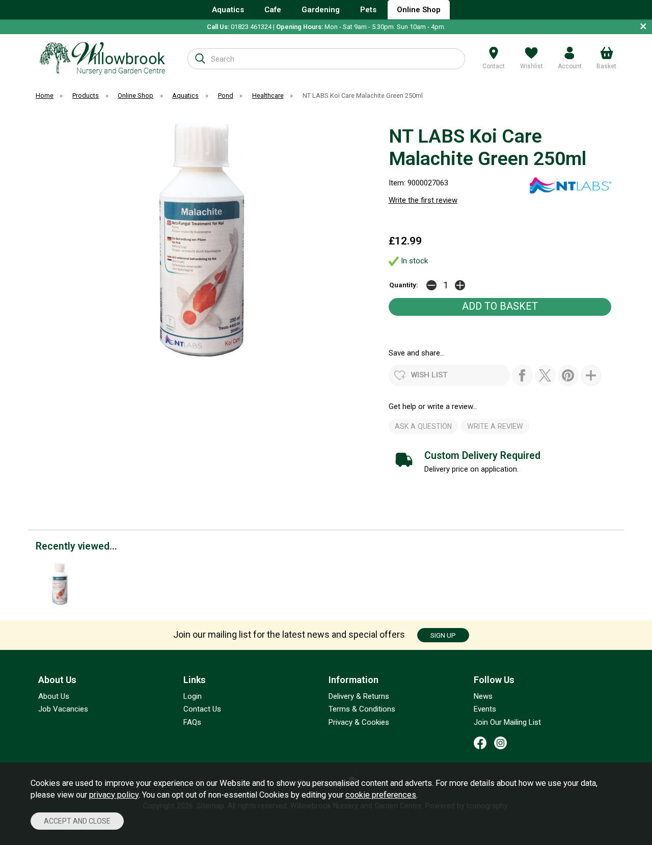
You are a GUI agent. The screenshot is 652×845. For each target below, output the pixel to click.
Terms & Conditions (362, 709)
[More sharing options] (591, 375)
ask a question (423, 426)
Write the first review (423, 200)
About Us (53, 696)
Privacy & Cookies (359, 722)
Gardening (321, 9)
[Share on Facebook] (522, 375)
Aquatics (228, 9)
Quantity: (403, 285)
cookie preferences (380, 795)
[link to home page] (102, 58)
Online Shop (419, 9)
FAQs (192, 722)
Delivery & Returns (359, 696)
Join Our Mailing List (507, 722)
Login (192, 696)
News (483, 696)
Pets (368, 9)
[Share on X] (545, 375)
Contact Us (202, 709)
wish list (429, 374)
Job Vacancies (63, 709)
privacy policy (114, 795)
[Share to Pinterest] (568, 375)
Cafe (272, 9)
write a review (495, 426)
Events (485, 709)
